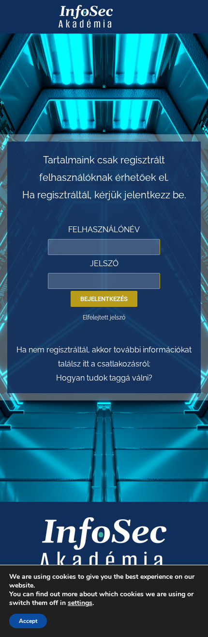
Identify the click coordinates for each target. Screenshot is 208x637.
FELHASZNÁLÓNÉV (104, 229)
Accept (28, 621)
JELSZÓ (104, 263)
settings (80, 603)
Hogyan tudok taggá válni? (104, 377)
